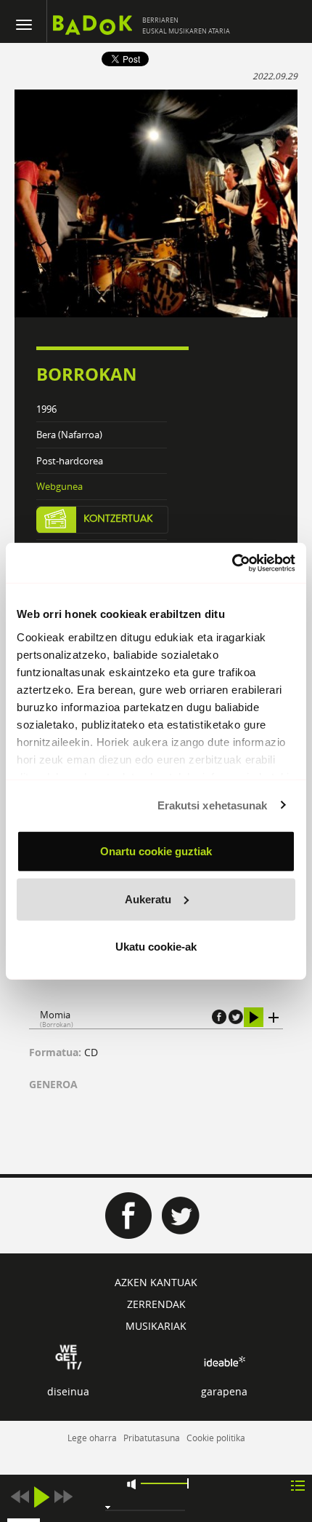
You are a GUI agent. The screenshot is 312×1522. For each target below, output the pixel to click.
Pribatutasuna (151, 1437)
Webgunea (59, 486)
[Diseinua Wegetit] (68, 1356)
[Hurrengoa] (63, 1497)
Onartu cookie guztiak (156, 851)
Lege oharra (92, 1437)
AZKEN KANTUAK (156, 1282)
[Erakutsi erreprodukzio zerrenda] (298, 1484)
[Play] (41, 1497)
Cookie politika (215, 1437)
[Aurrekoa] (19, 1497)
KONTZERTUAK (118, 519)
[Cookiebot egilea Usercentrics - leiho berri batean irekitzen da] (231, 562)
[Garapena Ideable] (224, 1361)
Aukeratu (148, 898)
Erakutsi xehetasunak (212, 804)
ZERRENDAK (156, 1304)
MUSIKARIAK (156, 1326)
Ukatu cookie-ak (156, 946)
